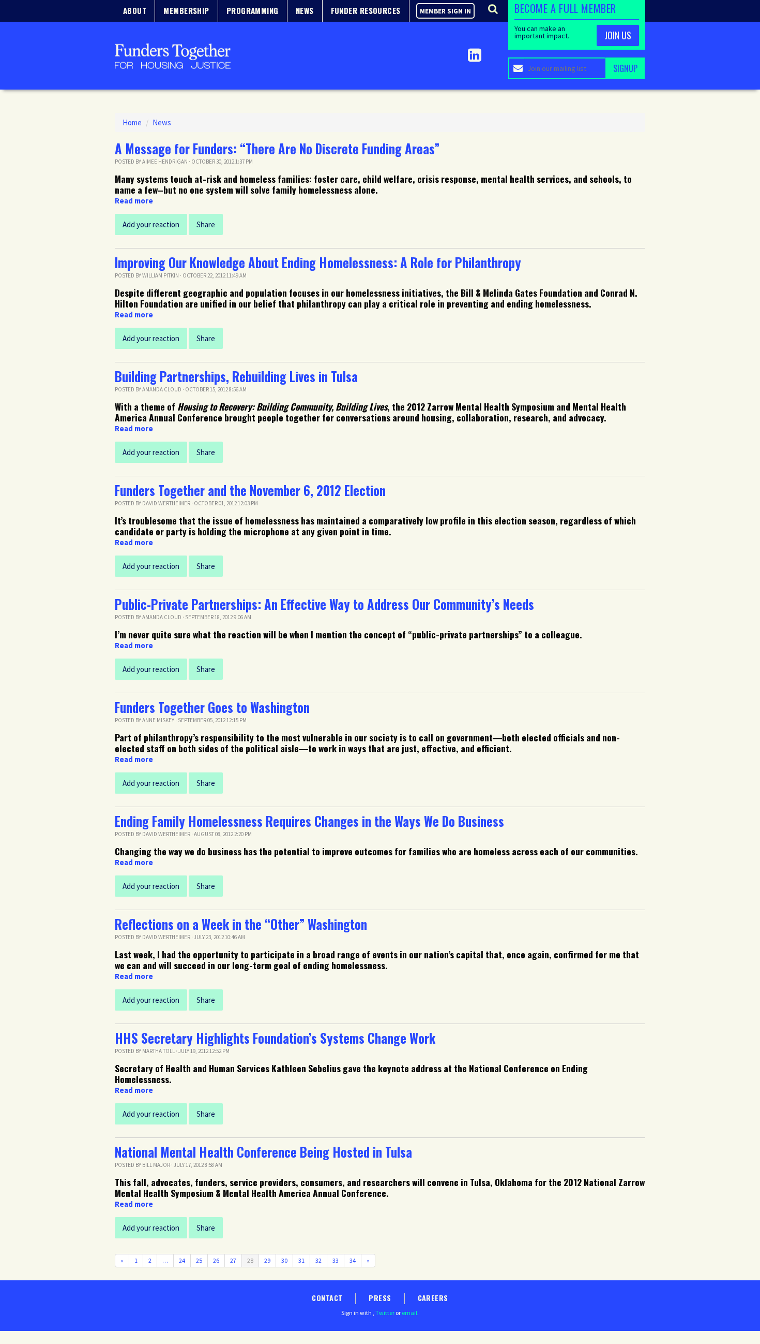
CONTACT (327, 1297)
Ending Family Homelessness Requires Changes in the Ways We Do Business (309, 821)
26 (216, 1260)
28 (250, 1260)
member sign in (445, 11)
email (409, 1313)
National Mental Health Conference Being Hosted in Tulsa (263, 1152)
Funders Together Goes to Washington (212, 707)
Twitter (384, 1313)
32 (318, 1260)
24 (182, 1260)
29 (267, 1260)
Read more (134, 201)
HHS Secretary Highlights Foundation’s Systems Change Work (275, 1038)
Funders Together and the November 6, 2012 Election (250, 490)
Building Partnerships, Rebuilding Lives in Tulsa (236, 376)
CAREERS (433, 1297)
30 (284, 1260)
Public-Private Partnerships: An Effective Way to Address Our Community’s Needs (324, 604)
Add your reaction (151, 224)
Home (132, 122)
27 (233, 1260)
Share (205, 224)
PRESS (380, 1297)
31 (301, 1260)
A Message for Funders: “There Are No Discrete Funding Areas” (277, 148)
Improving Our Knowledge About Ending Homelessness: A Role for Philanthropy (318, 262)
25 (199, 1260)
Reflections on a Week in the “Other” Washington (241, 924)
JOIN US (617, 35)
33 (335, 1260)
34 (352, 1260)
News (162, 122)
